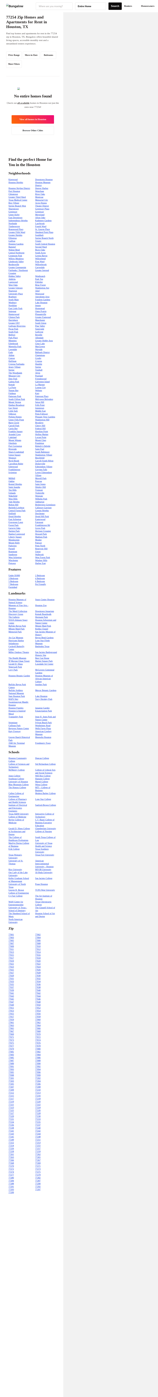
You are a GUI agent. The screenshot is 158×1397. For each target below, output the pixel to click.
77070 (38, 1034)
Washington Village (43, 455)
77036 (38, 984)
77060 (38, 1019)
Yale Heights (14, 502)
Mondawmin (13, 540)
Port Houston (14, 191)
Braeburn (12, 297)
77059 (11, 1019)
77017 (11, 958)
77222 (38, 1104)
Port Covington (15, 446)
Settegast (12, 311)
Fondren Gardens (42, 300)
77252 (11, 1143)
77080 (38, 1049)
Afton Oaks (40, 217)
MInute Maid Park (16, 629)
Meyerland (39, 215)
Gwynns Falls (41, 469)
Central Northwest (16, 253)
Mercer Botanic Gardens (45, 690)
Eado (10, 352)
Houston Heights (15, 182)
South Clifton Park (16, 399)
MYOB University (43, 869)
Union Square (14, 455)
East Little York (15, 308)
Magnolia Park (14, 346)
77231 (11, 1119)
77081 (11, 1052)
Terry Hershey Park (43, 699)
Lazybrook (40, 223)
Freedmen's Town (43, 743)
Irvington (12, 472)
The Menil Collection (17, 611)
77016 (38, 955)
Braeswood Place (15, 229)
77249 (11, 1140)
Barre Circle (13, 423)
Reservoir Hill (41, 549)
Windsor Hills (41, 560)
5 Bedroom (13, 581)
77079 (11, 1049)
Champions (40, 355)
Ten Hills (12, 490)
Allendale (39, 338)
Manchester (40, 320)
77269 (38, 1163)
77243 (11, 1134)
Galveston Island (42, 382)
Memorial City (41, 200)
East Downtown (15, 217)
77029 (11, 976)
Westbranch (40, 276)
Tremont (39, 490)
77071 (11, 1037)
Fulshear (12, 393)
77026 (38, 970)
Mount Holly (14, 543)
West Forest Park (42, 557)
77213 (38, 1093)
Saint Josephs (14, 487)
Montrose (39, 197)
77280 (11, 1178)
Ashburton (39, 502)
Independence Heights (18, 220)
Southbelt (39, 235)
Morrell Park (40, 478)
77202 (38, 1078)
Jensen (38, 305)
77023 (11, 967)
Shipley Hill (40, 487)
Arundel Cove (14, 434)
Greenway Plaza (42, 209)
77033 (11, 981)
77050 (38, 1005)
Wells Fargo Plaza (43, 728)
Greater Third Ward (17, 197)
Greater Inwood (42, 270)
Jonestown (39, 408)
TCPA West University (45, 890)
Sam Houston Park (16, 696)
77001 (11, 934)
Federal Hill (40, 428)
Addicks (12, 279)
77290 (38, 1184)
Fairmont (39, 522)
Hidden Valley (14, 276)
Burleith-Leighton (16, 508)
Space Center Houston (44, 599)
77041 (11, 993)
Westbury (12, 302)
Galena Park (13, 382)
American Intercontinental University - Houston (44, 864)
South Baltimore (42, 452)
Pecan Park (13, 329)
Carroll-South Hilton (44, 461)
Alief (37, 291)
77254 (11, 1145)
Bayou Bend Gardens (44, 638)
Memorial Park (15, 632)
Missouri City (14, 376)
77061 (11, 1022)
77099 (38, 1075)
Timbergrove (14, 226)
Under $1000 (14, 575)
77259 (38, 1151)
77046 (38, 999)
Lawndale (12, 349)
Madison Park (41, 537)
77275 (38, 1172)
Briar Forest (40, 285)
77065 (11, 1028)
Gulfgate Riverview (17, 326)
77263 (11, 1157)
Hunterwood (13, 314)
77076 (38, 1043)
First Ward (39, 261)
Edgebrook (13, 343)
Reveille (38, 335)
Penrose (38, 481)
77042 (38, 993)
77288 (11, 1184)
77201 (11, 1078)
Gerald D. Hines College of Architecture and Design (19, 831)
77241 (11, 1131)
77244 (38, 1134)
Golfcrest (39, 332)
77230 (38, 1116)
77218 (38, 1099)
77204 (38, 1081)
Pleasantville (40, 314)
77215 (11, 1096)
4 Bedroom (40, 578)
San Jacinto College (43, 878)
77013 (11, 952)
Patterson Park (14, 396)
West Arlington (15, 557)
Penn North (40, 546)
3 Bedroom (13, 578)
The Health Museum (17, 658)
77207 (11, 1087)
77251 (38, 1140)
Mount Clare (40, 440)
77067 (11, 1031)
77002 (38, 934)
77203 (11, 1081)
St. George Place (42, 229)
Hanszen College (42, 779)
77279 (38, 1175)
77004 (38, 937)
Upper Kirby (14, 215)
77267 (38, 1160)
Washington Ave (42, 288)
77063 (11, 1025)
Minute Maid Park (43, 626)
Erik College (14, 849)
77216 (38, 1096)
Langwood (13, 282)
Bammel (12, 247)
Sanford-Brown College (45, 805)
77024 (38, 967)
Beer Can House (42, 658)
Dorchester (40, 513)
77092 (38, 1066)
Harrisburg (13, 320)
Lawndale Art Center (44, 664)
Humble (38, 364)
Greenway (12, 212)
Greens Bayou (41, 256)
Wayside (38, 349)
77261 (11, 1154)
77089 (11, 1063)
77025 (11, 970)
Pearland (39, 376)
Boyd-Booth (13, 461)
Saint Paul (39, 449)
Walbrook (39, 554)
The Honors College (17, 787)
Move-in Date (31, 55)
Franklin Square (15, 431)
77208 (38, 1087)
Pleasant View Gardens (45, 417)
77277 (11, 1175)
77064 (38, 1025)
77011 (11, 949)
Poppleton (39, 443)
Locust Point (40, 437)
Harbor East (40, 563)
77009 (11, 946)
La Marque (40, 384)
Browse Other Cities (33, 130)
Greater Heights (15, 235)
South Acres (40, 253)
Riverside (12, 449)
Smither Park (41, 684)
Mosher (38, 540)
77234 (11, 1122)
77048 (38, 1002)
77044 (38, 996)
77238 (11, 1128)
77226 (38, 1110)
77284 (11, 1181)
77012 (38, 949)
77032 (38, 978)
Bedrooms (48, 55)
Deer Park (12, 379)
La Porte (12, 387)
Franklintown (14, 469)
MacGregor (40, 346)
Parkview (12, 546)
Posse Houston (41, 884)
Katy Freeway (14, 731)
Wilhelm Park (41, 499)
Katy (37, 393)
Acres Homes (41, 203)
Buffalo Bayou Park (17, 626)
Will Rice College (43, 776)
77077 (11, 1046)
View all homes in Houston (32, 119)
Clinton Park (14, 317)
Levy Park (13, 670)
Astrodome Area (42, 297)
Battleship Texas (42, 646)
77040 (38, 990)
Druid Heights (14, 516)
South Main (13, 300)
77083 (11, 1055)
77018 (38, 958)
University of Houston (18, 782)
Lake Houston (41, 302)
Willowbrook (41, 264)
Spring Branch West (17, 206)
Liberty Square (15, 537)
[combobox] (54, 6)
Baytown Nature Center (18, 728)
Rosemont (12, 551)
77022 (38, 964)
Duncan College (42, 758)
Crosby (38, 358)
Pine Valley (40, 326)
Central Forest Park (16, 510)
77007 (11, 943)
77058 (38, 1017)
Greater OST (14, 323)
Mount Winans (14, 440)
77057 (11, 1017)
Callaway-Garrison (43, 508)
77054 (38, 1011)
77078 (38, 1046)
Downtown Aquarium (44, 611)
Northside (12, 223)
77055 (11, 1014)
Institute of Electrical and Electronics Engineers (17, 808)
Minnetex (12, 341)
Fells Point (40, 405)
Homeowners (147, 6)
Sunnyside (39, 329)
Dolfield (12, 513)
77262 (38, 1154)
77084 (38, 1055)
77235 (38, 1122)
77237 (38, 1125)
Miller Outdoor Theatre (18, 652)
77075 (11, 1043)
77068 (38, 1031)
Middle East (40, 411)
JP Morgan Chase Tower (19, 661)
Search (115, 6)
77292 (38, 1186)
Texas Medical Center (17, 200)
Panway (38, 543)
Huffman (12, 361)
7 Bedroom (13, 584)
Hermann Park (41, 617)
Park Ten (39, 279)
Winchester (13, 560)
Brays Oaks (40, 250)
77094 (38, 1069)
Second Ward (41, 247)
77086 (38, 1058)
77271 (38, 1166)
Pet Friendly (40, 584)
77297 (38, 1189)
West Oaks (13, 285)
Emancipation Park (43, 711)
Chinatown (13, 194)
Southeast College (16, 779)
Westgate (39, 496)
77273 (38, 1169)
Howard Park (41, 534)
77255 (38, 1145)
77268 (11, 1163)
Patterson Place (41, 396)
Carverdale (40, 267)
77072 (38, 1037)
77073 (11, 1040)
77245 (11, 1137)
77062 (38, 1022)
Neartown (12, 291)
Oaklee (11, 481)
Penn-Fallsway (41, 414)
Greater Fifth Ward (16, 232)
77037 (11, 987)
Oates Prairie (40, 311)
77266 (11, 1160)
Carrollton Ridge (15, 464)
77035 (11, 984)
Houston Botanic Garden (19, 676)
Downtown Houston (44, 179)
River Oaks (40, 194)
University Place (15, 294)
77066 (38, 1028)
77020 (38, 961)
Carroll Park (13, 425)
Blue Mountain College (18, 784)
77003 (11, 937)
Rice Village (13, 203)
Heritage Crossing (43, 531)
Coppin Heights (42, 510)
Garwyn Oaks (14, 528)
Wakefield (12, 496)
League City (40, 387)
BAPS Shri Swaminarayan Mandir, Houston (18, 702)
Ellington (12, 238)
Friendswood (40, 379)
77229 (11, 1116)
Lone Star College (43, 799)
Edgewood (13, 467)
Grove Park (40, 528)
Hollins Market (41, 434)
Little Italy (13, 411)
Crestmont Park (15, 256)
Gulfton (11, 241)
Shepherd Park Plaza (44, 232)
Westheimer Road (42, 725)
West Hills (12, 499)
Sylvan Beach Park (43, 722)
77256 (11, 1148)
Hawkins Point (41, 431)
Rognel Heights (15, 484)
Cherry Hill (40, 425)
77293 (11, 1189)
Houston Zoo (41, 605)
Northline (12, 305)
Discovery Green (15, 614)
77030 (38, 976)
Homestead (40, 308)
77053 (11, 1011)
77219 (11, 1101)
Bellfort (11, 335)
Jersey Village (14, 367)
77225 (11, 1110)
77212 (11, 1093)
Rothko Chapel (41, 629)
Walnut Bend (14, 250)
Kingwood (13, 179)
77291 (11, 1186)
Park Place (13, 338)
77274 (11, 1172)
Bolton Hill (13, 505)
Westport (12, 458)
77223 (11, 1107)
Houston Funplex (15, 708)
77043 (11, 996)
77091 (11, 1066)
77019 (11, 961)
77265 (38, 1157)
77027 (11, 973)
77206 (38, 1084)
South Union (40, 323)
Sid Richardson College (45, 764)
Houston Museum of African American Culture (44, 679)
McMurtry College (16, 770)
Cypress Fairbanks (16, 364)
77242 (38, 1131)
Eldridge (39, 282)
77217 (11, 1099)
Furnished (12, 587)
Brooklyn (39, 423)
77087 (11, 1060)
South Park (13, 332)
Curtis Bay (13, 428)
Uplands (12, 493)
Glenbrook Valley (16, 261)
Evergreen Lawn (15, 522)
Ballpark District (42, 352)
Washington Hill (42, 420)
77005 (11, 940)
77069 (11, 1034)
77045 (11, 999)
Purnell (11, 549)
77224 (38, 1107)
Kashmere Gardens (43, 220)
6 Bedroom (40, 581)
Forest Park (13, 525)
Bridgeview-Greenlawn (45, 505)
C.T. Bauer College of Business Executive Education (44, 823)
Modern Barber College (45, 793)
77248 (38, 1137)
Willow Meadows (16, 259)
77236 (11, 1125)
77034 (38, 981)
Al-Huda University (43, 872)
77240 (38, 1128)
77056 (38, 1014)
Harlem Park (14, 531)
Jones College (14, 776)
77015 (11, 955)
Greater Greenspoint (17, 267)
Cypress (38, 361)
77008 (38, 943)
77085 (11, 1058)
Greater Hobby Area (44, 341)
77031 (11, 978)
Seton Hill (39, 402)
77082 (38, 1052)
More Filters (14, 64)
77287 (38, 1181)
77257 (38, 1148)
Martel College (41, 782)
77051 (11, 1008)
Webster (38, 390)
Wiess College (41, 784)
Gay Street (13, 408)
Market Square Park (44, 661)
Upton (38, 551)
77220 (38, 1101)
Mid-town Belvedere (44, 399)
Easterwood (40, 519)
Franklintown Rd (42, 525)
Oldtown (12, 414)
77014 (38, 952)
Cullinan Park (14, 725)
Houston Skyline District (19, 188)
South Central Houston (45, 244)
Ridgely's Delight (42, 446)
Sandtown (12, 554)
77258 (11, 1151)
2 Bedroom (40, 575)
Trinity (38, 241)
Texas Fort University (44, 855)
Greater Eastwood (43, 317)
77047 (11, 1002)
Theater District (42, 206)
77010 (38, 946)
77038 (38, 987)
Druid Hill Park (42, 516)
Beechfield (39, 458)
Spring (38, 367)
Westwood (39, 294)
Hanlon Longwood (16, 534)
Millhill (11, 478)
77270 (11, 1166)
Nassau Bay (13, 390)
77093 (11, 1069)
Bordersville (13, 264)
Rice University (15, 869)
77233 (38, 1119)
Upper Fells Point (16, 420)
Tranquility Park (15, 717)
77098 (11, 1075)
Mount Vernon (14, 402)
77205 (11, 1084)
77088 (38, 1060)
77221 (11, 1104)
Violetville (39, 493)
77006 (38, 940)
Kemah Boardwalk (43, 614)
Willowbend (40, 259)
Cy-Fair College (15, 896)
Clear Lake (40, 343)
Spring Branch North (44, 238)
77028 (38, 973)
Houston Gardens (15, 244)
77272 (11, 1169)
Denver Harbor (41, 188)
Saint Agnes (40, 484)
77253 (38, 1143)
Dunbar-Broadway (16, 405)
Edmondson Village (43, 467)
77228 (38, 1113)
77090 (38, 1063)
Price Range (14, 55)
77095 (11, 1072)
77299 (11, 1192)
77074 (38, 1040)
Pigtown (12, 563)
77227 (11, 1113)
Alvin (37, 373)
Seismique (12, 722)
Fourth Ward (40, 226)
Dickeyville (40, 464)
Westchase (39, 191)
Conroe (11, 358)
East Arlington (14, 519)
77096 (38, 1072)
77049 (11, 1005)
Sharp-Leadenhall (16, 452)
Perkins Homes (15, 417)
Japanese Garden (42, 708)
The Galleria (13, 617)
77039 (11, 990)
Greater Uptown (15, 288)
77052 (38, 1008)
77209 (11, 1090)
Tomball (38, 370)
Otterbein (12, 443)
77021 (11, 964)
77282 (38, 1178)
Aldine (11, 355)
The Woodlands (15, 373)
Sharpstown (13, 209)
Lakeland (12, 437)
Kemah (11, 384)
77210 (38, 1090)
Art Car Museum (15, 638)
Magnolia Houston (43, 737)
